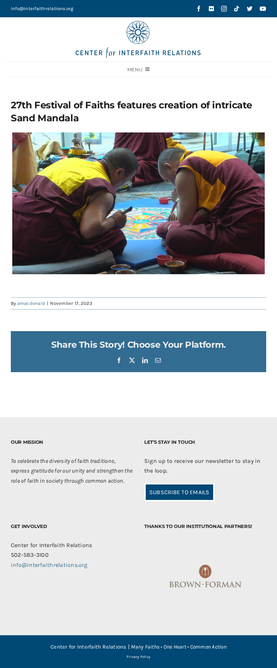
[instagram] (224, 9)
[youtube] (263, 9)
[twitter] (249, 9)
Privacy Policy (138, 657)
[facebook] (199, 9)
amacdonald (31, 303)
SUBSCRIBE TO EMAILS (179, 492)
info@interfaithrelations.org (42, 8)
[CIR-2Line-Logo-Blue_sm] (138, 23)
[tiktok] (236, 9)
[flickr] (211, 9)
